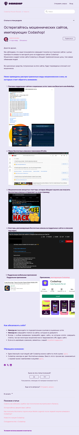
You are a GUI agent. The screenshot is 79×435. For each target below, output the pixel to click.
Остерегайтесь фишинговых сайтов (17, 408)
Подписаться (69, 38)
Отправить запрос (60, 3)
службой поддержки (55, 340)
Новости (26, 11)
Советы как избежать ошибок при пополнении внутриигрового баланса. (31, 404)
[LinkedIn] (11, 365)
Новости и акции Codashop (14, 418)
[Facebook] (5, 365)
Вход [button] (71, 3)
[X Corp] (8, 365)
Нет (45, 377)
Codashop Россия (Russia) (12, 11)
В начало (7, 394)
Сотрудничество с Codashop (14, 422)
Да (34, 377)
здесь (66, 354)
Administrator (14, 38)
